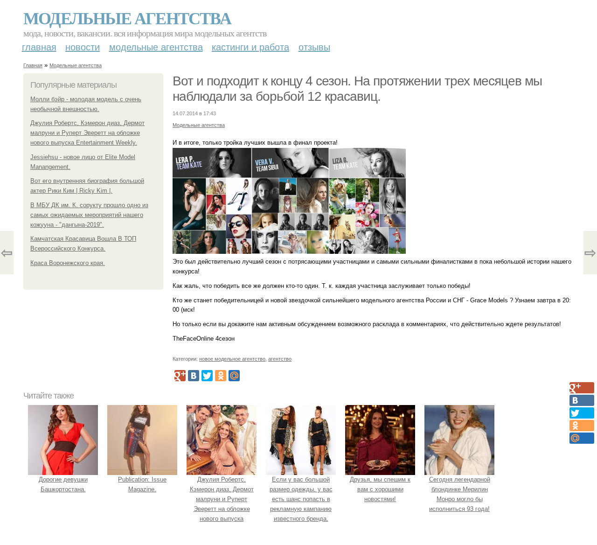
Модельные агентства (127, 18)
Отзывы (314, 47)
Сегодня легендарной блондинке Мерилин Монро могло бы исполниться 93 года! (459, 494)
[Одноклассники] (220, 375)
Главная (39, 47)
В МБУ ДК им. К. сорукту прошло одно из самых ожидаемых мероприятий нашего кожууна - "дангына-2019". (89, 215)
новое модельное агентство (232, 359)
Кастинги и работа (250, 47)
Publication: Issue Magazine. (142, 484)
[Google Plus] (180, 375)
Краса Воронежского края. (67, 262)
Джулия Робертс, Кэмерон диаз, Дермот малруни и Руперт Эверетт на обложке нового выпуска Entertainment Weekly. (87, 132)
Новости (82, 47)
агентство (280, 359)
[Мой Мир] (234, 375)
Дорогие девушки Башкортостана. (63, 484)
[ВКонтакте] (193, 375)
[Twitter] (207, 375)
